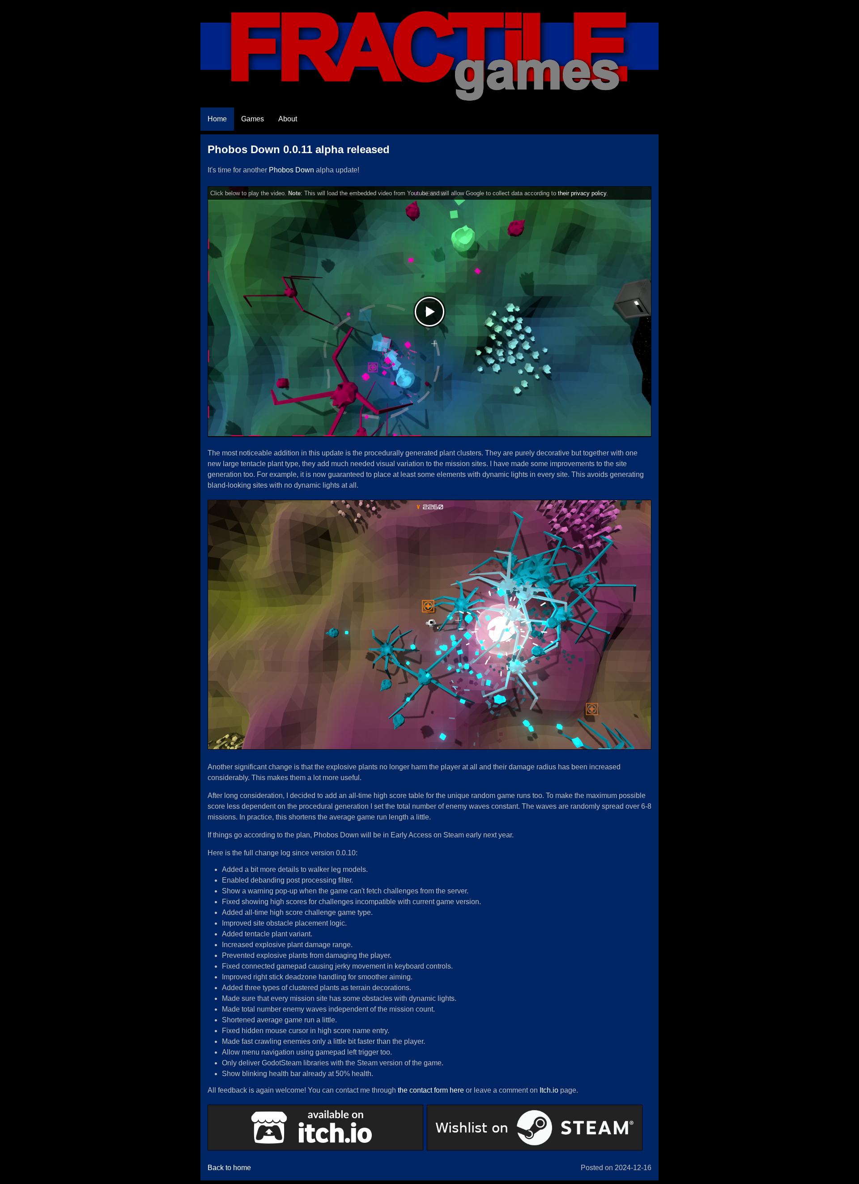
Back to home (229, 1167)
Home (217, 119)
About (287, 119)
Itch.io (549, 1090)
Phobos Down (291, 170)
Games (252, 119)
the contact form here (431, 1090)
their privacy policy (582, 193)
